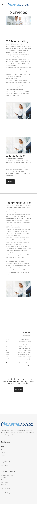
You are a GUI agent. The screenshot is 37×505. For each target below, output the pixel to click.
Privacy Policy (4, 466)
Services (3, 453)
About (2, 449)
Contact (3, 456)
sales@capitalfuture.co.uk (11, 493)
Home (2, 446)
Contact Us (10, 182)
